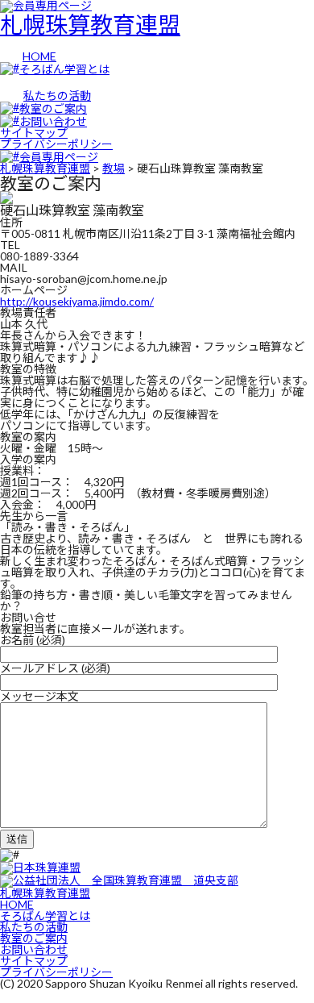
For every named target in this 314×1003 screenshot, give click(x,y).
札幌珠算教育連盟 (90, 24)
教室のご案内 (34, 938)
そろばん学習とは (45, 915)
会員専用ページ (58, 157)
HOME (17, 904)
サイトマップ (34, 132)
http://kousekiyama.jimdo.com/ (77, 301)
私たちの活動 (34, 927)
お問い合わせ (34, 949)
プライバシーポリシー (56, 144)
